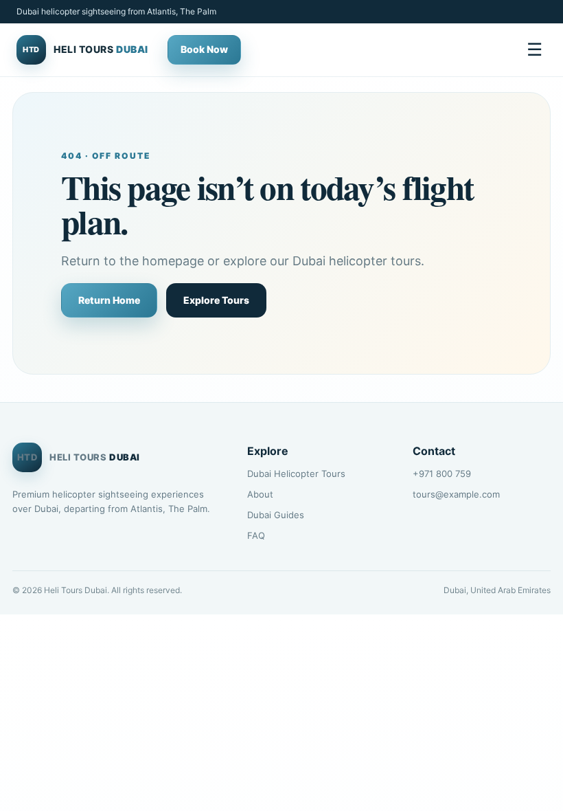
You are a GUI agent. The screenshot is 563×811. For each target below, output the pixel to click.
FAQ (256, 535)
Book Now (204, 49)
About (260, 494)
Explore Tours (216, 300)
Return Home (109, 300)
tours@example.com (456, 494)
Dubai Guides (275, 514)
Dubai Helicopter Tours (296, 473)
